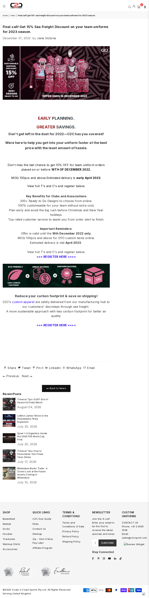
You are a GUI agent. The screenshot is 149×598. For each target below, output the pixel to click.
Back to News (57, 388)
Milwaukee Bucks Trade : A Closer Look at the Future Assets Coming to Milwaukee (32, 473)
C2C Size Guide (42, 518)
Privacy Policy (70, 531)
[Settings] (144, 6)
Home (5, 15)
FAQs (36, 523)
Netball (7, 523)
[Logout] (134, 6)
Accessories (10, 549)
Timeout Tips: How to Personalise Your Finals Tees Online (30, 454)
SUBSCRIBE (107, 542)
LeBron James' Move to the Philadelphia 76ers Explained (32, 418)
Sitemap (37, 533)
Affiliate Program (42, 547)
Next (26, 376)
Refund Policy (70, 536)
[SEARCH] (130, 6)
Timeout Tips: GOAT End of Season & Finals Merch (32, 401)
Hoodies (7, 533)
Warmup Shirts (11, 544)
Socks (6, 528)
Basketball (9, 518)
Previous (12, 376)
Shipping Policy (71, 541)
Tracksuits (9, 539)
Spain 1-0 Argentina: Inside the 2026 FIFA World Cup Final (32, 436)
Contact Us (39, 528)
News (13, 15)
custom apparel (23, 302)
